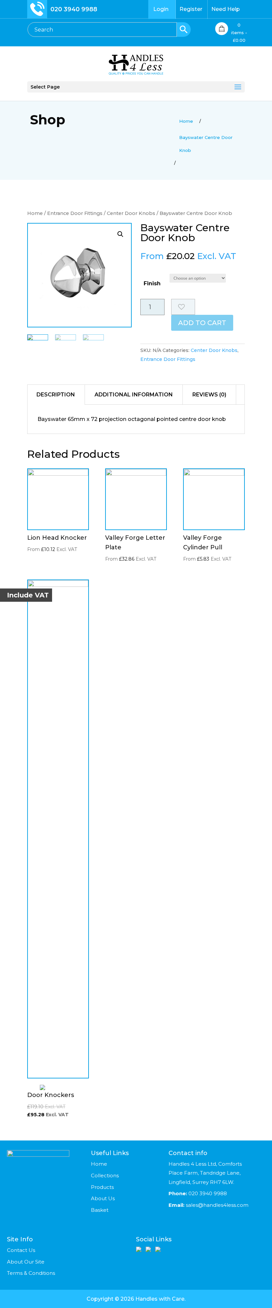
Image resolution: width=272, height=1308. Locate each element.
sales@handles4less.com (216, 1205)
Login (161, 9)
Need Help (225, 9)
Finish (152, 283)
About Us (103, 1198)
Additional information (134, 394)
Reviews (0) (209, 394)
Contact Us (21, 1250)
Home (35, 213)
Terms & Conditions (31, 1273)
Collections (105, 1175)
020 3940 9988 (73, 9)
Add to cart (202, 323)
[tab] (56, 395)
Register (190, 9)
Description (55, 394)
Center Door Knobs (131, 213)
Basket (99, 1210)
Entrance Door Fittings (74, 213)
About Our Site (25, 1262)
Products (102, 1187)
